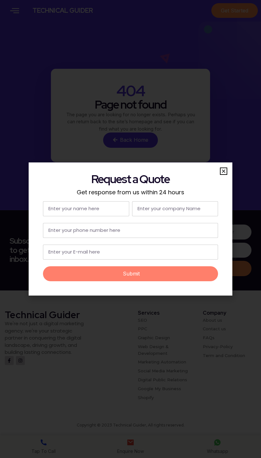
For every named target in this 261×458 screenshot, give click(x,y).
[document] (130, 229)
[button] (223, 171)
